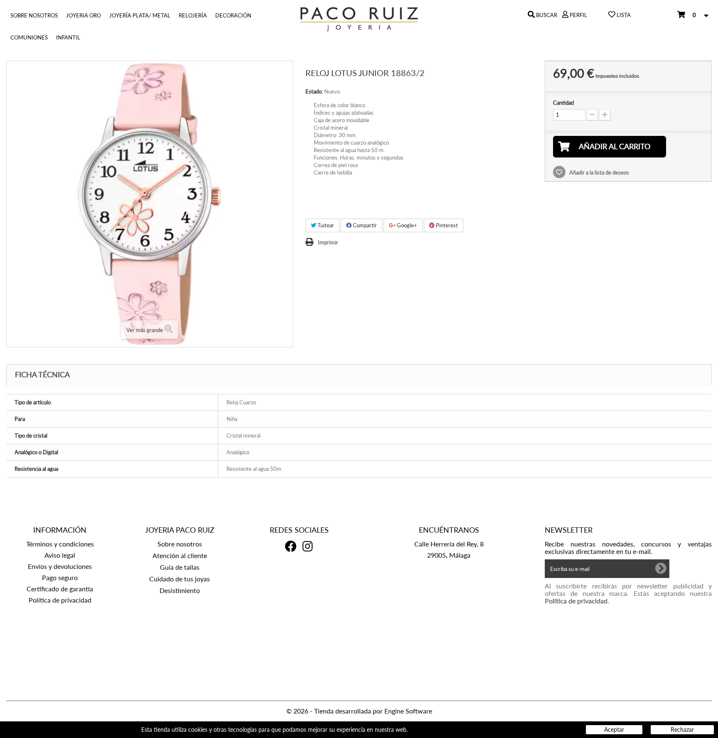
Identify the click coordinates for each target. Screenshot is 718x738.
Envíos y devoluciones (60, 566)
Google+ (406, 225)
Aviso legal (59, 555)
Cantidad (563, 102)
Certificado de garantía (60, 589)
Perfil (577, 15)
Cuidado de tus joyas (179, 579)
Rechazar (682, 729)
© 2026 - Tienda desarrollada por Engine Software (359, 711)
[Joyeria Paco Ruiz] (359, 19)
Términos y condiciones (60, 544)
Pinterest (446, 225)
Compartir (364, 225)
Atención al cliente (179, 555)
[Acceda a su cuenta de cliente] (565, 15)
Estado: (314, 91)
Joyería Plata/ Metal (139, 15)
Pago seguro (60, 577)
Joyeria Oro (83, 15)
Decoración (233, 15)
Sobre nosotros (34, 15)
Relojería (193, 15)
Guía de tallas (179, 567)
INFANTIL (68, 37)
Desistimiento (180, 590)
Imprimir (328, 242)
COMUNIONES (29, 37)
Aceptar (614, 729)
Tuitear (325, 225)
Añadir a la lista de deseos (598, 172)
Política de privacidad (60, 600)
